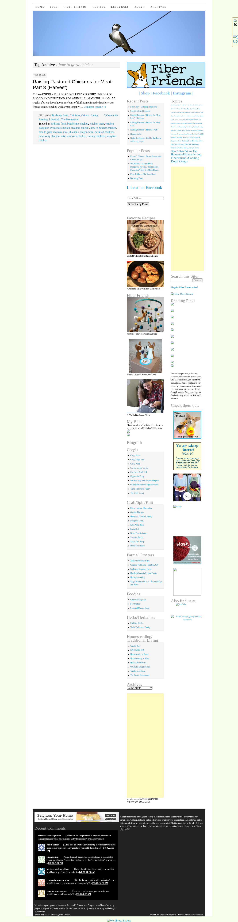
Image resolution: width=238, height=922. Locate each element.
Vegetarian (173, 123)
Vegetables (173, 112)
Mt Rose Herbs (136, 623)
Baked (191, 144)
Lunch (194, 105)
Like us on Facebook (144, 187)
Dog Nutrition (194, 127)
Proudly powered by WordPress (163, 914)
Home (40, 7)
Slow (183, 112)
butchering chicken (77, 123)
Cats (200, 119)
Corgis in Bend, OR (138, 472)
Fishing (198, 105)
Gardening (179, 137)
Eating (94, 115)
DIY (202, 134)
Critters (85, 115)
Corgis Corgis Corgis (139, 468)
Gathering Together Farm (140, 569)
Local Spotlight (192, 137)
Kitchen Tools (184, 123)
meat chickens (71, 132)
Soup (185, 108)
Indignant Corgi (136, 520)
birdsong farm (58, 123)
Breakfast (189, 123)
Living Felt (134, 529)
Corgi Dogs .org (137, 459)
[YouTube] (187, 607)
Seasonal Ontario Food (139, 608)
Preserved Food (176, 141)
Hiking (198, 108)
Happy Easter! (136, 134)
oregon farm (86, 132)
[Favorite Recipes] (145, 237)
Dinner (185, 137)
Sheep (191, 108)
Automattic (198, 914)
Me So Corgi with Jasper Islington (144, 480)
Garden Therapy (137, 512)
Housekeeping (182, 127)
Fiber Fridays (177, 151)
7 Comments (111, 115)
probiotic (188, 130)
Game (191, 105)
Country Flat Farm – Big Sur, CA (144, 565)
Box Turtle (185, 119)
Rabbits (173, 148)
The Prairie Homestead (139, 675)
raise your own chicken (73, 136)
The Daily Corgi (137, 493)
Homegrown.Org (137, 577)
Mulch (201, 105)
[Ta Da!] (145, 314)
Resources (120, 7)
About (140, 7)
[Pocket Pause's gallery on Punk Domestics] (187, 619)
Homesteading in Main (139, 658)
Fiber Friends (75, 7)
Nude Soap (195, 123)
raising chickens (96, 136)
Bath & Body (187, 112)
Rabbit (188, 127)
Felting (197, 154)
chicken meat (97, 123)
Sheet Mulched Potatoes (140, 111)
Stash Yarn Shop (137, 541)
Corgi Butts (135, 455)
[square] (187, 519)
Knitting (173, 137)
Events (176, 127)
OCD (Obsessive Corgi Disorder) (144, 484)
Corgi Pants (135, 464)
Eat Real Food (196, 134)
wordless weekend (190, 116)
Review (184, 116)
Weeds (182, 108)
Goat (183, 105)
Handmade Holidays (197, 130)
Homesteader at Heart (139, 654)
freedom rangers (80, 127)
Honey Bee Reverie (138, 662)
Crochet (175, 105)
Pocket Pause (194, 147)
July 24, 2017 (40, 75)
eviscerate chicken (60, 127)
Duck (172, 105)
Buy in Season (174, 116)
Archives (158, 7)
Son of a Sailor (136, 537)
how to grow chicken (50, 132)
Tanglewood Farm (137, 671)
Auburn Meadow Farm (139, 560)
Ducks (183, 130)
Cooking (193, 158)
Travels (189, 134)
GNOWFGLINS (137, 650)
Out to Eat (187, 105)
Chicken (179, 130)
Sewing (192, 112)
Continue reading (95, 106)
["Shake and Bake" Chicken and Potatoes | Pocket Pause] (145, 274)
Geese (178, 108)
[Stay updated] (235, 39)
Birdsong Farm (60, 115)
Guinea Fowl (174, 108)
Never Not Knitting (138, 533)
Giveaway (180, 134)
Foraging (200, 127)
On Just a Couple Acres (140, 667)
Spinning (200, 123)
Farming (43, 119)
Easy (190, 141)
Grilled (179, 105)
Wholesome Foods (199, 112)
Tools (177, 112)
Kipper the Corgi (137, 476)
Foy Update (135, 604)
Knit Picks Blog (137, 525)
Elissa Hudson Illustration (141, 508)
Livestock (54, 119)
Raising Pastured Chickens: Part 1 (144, 130)
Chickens (75, 115)
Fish (180, 112)
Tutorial (176, 119)
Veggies (178, 123)
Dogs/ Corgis (179, 161)
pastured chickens (104, 132)
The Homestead (70, 119)
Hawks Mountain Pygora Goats (143, 573)
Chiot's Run (135, 646)
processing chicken (49, 136)
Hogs (188, 108)
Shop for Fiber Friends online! (184, 287)
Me (199, 137)
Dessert (194, 108)
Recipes (99, 7)
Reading (197, 116)
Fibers (188, 154)
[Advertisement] (145, 745)
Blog (54, 7)
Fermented (173, 130)
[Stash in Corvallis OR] (187, 550)
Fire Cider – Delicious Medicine (143, 107)
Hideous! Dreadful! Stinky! (141, 516)
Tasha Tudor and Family (140, 489)
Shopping (181, 119)
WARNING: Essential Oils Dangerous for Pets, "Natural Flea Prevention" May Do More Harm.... (145, 166)
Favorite (180, 116)
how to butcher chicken (103, 127)
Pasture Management (193, 119)
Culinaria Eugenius (138, 599)
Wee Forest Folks (137, 546)
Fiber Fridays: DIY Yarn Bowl (143, 174)
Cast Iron (185, 141)
